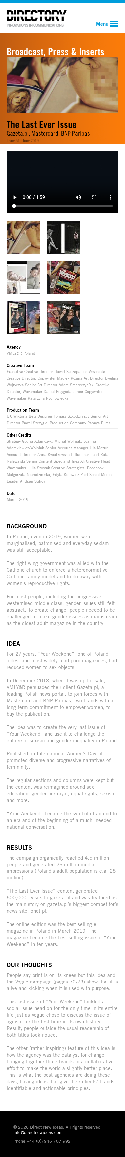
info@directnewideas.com (38, 1132)
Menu (102, 24)
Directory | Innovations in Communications (37, 18)
